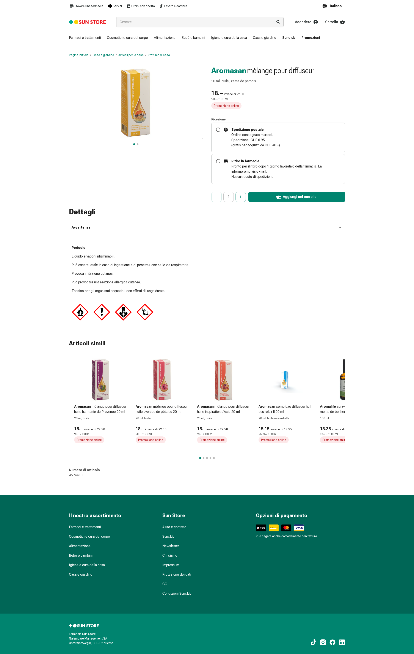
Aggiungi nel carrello (300, 197)
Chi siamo (169, 555)
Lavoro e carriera (175, 6)
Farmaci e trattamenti (85, 527)
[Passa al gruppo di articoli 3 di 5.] (207, 458)
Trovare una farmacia (88, 6)
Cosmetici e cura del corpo (89, 536)
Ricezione (218, 119)
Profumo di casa (159, 55)
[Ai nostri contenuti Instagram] (323, 642)
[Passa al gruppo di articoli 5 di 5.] (214, 458)
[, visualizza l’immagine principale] (134, 144)
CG (164, 584)
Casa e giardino (103, 55)
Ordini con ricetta (143, 6)
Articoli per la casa (131, 55)
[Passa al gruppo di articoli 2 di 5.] (203, 458)
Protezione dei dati (176, 574)
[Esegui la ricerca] (278, 22)
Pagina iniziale (78, 55)
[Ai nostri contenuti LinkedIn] (342, 642)
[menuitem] (85, 38)
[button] (333, 6)
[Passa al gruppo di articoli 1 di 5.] (200, 458)
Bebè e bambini (81, 555)
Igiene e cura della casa (87, 565)
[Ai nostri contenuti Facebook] (332, 642)
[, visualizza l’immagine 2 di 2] (137, 144)
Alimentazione (80, 546)
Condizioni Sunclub (176, 593)
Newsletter (170, 546)
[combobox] (193, 22)
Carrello (331, 22)
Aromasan (228, 70)
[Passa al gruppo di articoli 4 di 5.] (210, 458)
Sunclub (168, 536)
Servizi (117, 6)
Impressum (170, 565)
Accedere (303, 22)
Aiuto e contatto (174, 527)
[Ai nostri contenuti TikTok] (313, 642)
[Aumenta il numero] (240, 197)
